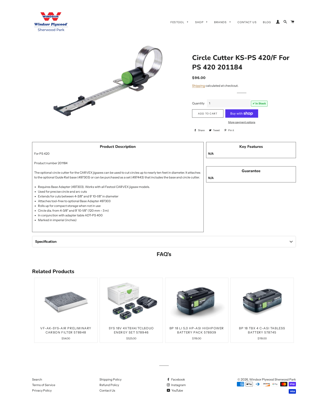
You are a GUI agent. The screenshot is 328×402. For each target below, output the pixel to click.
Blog (267, 22)
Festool (177, 22)
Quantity (198, 103)
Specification (46, 242)
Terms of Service (43, 385)
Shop (199, 22)
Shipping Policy (110, 379)
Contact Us (247, 22)
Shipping (198, 85)
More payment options (241, 122)
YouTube (177, 390)
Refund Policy (109, 385)
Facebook (178, 379)
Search (37, 379)
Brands (221, 22)
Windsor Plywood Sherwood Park (272, 379)
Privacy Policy (42, 390)
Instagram (178, 385)
